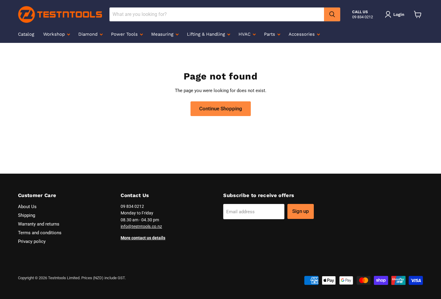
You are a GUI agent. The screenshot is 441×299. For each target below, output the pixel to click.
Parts (270, 34)
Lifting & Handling (206, 34)
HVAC (245, 34)
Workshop (54, 34)
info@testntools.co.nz (141, 226)
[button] (395, 14)
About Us (27, 206)
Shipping (26, 215)
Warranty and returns (38, 224)
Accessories (302, 34)
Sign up (300, 211)
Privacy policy (32, 241)
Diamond (88, 34)
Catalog (26, 34)
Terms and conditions (40, 232)
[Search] (332, 14)
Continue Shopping (220, 109)
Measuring (163, 34)
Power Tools (125, 34)
